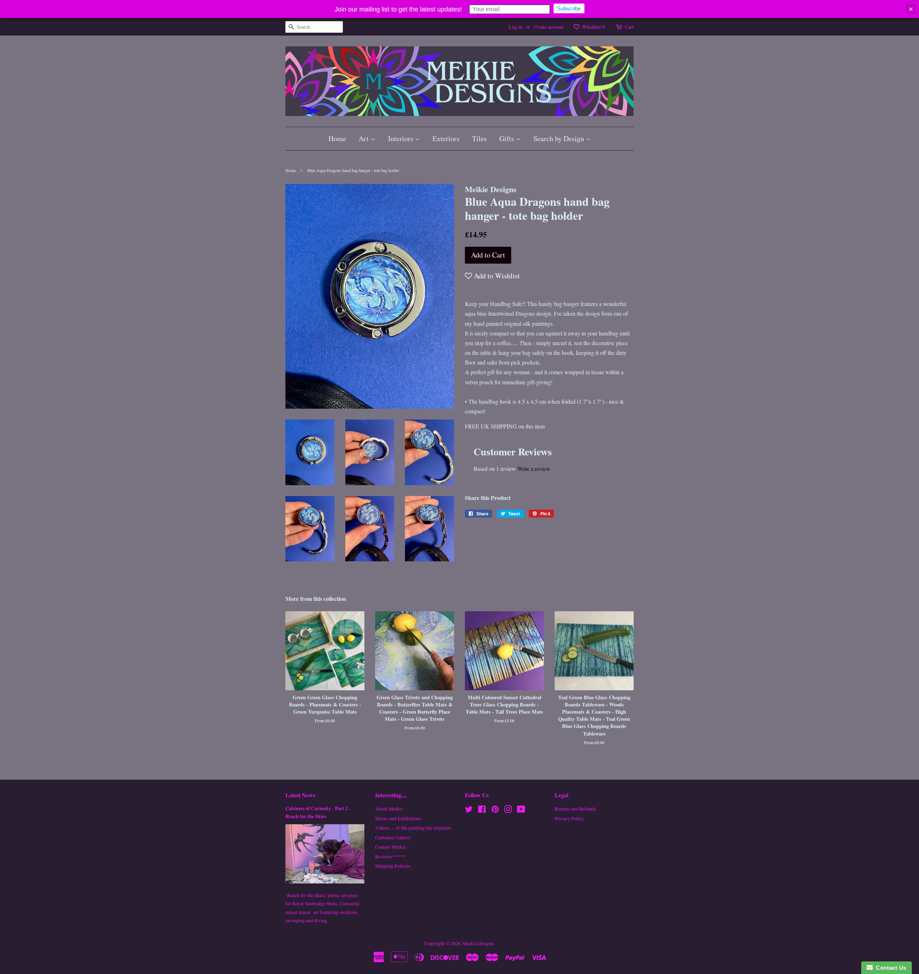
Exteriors (446, 138)
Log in (515, 26)
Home (337, 138)
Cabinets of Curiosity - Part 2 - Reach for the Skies (318, 812)
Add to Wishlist (496, 275)
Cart (629, 26)
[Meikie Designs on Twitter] (469, 810)
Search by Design (559, 138)
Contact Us (889, 968)
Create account (549, 26)
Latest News (300, 795)
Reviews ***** (390, 856)
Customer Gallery (393, 837)
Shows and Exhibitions (398, 818)
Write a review (533, 468)
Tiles (479, 138)
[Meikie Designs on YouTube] (521, 810)
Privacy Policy (569, 818)
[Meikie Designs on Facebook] (482, 810)
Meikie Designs (478, 943)
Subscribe (569, 8)
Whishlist (592, 26)
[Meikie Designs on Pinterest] (495, 810)
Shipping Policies (392, 866)
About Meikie (389, 809)
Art (364, 138)
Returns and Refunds (575, 809)
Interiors (401, 138)
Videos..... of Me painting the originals (413, 828)
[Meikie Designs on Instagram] (508, 810)
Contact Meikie (390, 847)
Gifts (507, 138)
